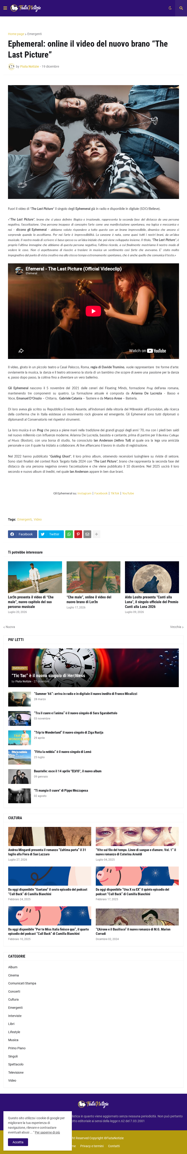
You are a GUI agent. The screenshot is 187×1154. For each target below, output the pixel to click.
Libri (11, 1024)
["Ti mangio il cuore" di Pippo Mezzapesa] (19, 795)
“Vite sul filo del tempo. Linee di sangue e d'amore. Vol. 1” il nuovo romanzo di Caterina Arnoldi (136, 852)
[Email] (87, 534)
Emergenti (34, 34)
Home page (16, 34)
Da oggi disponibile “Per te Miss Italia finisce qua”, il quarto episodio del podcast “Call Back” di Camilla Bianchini (48, 931)
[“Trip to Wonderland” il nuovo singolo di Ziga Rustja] (19, 737)
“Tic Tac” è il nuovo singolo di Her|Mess (48, 675)
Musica (13, 1040)
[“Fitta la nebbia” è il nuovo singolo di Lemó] (19, 757)
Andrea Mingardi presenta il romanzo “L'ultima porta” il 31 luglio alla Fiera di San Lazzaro (47, 852)
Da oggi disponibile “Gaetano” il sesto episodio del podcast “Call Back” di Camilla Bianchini (47, 891)
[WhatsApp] (69, 534)
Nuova (10, 627)
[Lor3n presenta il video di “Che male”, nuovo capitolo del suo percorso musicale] (35, 577)
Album (12, 967)
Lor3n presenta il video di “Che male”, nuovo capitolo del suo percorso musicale (31, 602)
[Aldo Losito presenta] (152, 577)
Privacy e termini (92, 1146)
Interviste (14, 1016)
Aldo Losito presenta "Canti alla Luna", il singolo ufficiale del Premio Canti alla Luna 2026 (151, 602)
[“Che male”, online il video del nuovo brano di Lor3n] (94, 577)
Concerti (14, 991)
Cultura (13, 999)
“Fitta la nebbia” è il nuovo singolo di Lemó (62, 752)
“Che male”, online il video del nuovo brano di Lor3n (89, 599)
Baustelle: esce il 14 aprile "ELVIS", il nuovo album (67, 771)
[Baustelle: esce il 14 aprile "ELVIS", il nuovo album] (19, 776)
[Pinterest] (78, 534)
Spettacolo (15, 1064)
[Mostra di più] (96, 534)
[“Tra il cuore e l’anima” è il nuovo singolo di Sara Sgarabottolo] (19, 718)
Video (38, 519)
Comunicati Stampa (22, 983)
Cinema (13, 975)
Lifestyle (14, 1032)
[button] (5, 8)
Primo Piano (17, 1048)
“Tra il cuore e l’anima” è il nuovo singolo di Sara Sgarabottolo (75, 713)
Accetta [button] (18, 1142)
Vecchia (175, 627)
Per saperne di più (47, 1132)
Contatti (114, 1146)
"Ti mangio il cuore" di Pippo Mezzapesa (61, 790)
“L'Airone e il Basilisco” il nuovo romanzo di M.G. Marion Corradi (133, 931)
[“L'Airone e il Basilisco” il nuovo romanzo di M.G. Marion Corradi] (137, 915)
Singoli (13, 1056)
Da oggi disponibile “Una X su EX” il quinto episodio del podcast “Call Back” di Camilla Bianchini (132, 891)
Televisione (15, 1072)
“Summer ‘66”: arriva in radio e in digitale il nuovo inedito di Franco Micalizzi (85, 694)
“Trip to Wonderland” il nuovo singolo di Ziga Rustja (68, 732)
